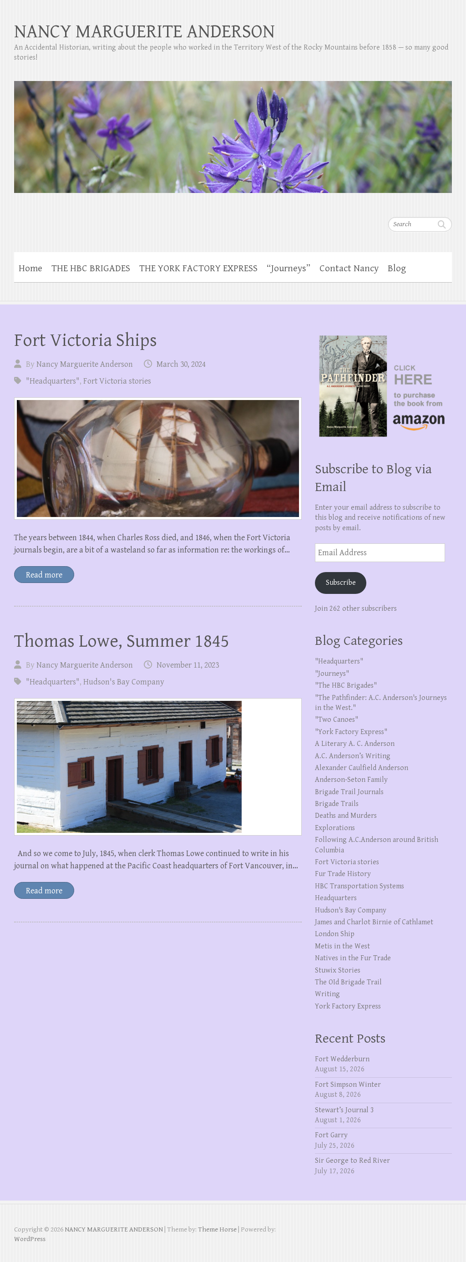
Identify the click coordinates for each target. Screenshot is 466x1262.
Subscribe (341, 582)
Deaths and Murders (346, 815)
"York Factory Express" (351, 732)
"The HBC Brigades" (346, 685)
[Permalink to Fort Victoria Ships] (158, 458)
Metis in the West (342, 946)
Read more (44, 575)
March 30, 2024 (181, 364)
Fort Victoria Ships (85, 340)
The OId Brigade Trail (348, 982)
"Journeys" (332, 673)
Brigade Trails (337, 804)
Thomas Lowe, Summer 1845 (121, 641)
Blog (397, 268)
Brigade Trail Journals (349, 792)
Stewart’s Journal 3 (344, 1110)
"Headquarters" (53, 381)
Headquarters (336, 898)
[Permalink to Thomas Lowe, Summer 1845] (158, 767)
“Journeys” (288, 268)
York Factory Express (348, 1006)
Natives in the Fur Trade (353, 958)
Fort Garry (331, 1135)
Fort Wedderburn (342, 1059)
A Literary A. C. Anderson (355, 744)
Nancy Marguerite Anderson (84, 364)
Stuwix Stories (337, 970)
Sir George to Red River (352, 1160)
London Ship (335, 934)
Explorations (335, 828)
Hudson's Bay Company (123, 682)
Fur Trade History (343, 874)
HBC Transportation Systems (359, 886)
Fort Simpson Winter (348, 1084)
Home (30, 268)
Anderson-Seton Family (351, 779)
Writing (327, 994)
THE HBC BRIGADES (90, 268)
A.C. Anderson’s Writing (352, 756)
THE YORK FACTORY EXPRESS (198, 268)
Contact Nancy (349, 268)
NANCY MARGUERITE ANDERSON (144, 31)
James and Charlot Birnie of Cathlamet (374, 922)
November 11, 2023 (188, 665)
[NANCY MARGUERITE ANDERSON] (233, 131)
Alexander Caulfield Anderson (361, 768)
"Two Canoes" (336, 719)
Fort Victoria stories (117, 381)
